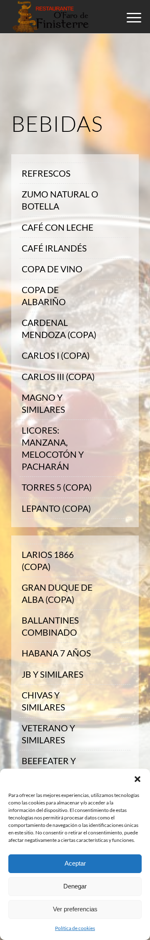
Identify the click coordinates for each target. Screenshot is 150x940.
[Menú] (127, 17)
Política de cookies (75, 928)
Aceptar (75, 863)
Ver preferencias (75, 909)
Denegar (75, 886)
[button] (137, 779)
